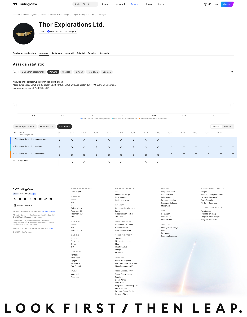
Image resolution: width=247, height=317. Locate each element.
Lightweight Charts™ (209, 197)
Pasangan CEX (77, 211)
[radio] (216, 126)
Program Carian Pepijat (125, 291)
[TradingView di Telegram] (40, 199)
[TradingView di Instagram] (30, 199)
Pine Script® (76, 266)
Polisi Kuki (119, 283)
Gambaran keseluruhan (125, 208)
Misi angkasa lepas (123, 241)
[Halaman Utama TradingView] (25, 4)
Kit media (119, 252)
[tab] (33, 72)
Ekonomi (74, 238)
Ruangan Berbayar (169, 236)
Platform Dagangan (209, 203)
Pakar (163, 230)
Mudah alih (75, 274)
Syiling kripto (76, 208)
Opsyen (74, 260)
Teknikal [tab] (81, 53)
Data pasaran (120, 197)
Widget (204, 191)
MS (209, 4)
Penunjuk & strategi (169, 227)
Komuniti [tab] (69, 53)
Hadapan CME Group (124, 224)
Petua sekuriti (121, 288)
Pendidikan (166, 217)
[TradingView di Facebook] (20, 199)
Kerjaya (118, 250)
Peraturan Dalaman (169, 203)
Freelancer (165, 233)
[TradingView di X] (14, 199)
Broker (148, 4)
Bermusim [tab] (104, 53)
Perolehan (75, 241)
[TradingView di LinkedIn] (35, 199)
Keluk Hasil (75, 258)
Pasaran (135, 4)
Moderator (165, 206)
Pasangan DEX (77, 214)
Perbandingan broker (124, 214)
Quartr (51, 228)
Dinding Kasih (167, 194)
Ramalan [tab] (92, 53)
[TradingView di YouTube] (25, 199)
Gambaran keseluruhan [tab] (24, 53)
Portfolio (74, 255)
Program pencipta (168, 200)
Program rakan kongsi (210, 217)
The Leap (119, 217)
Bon (72, 205)
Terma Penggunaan (123, 274)
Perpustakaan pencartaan (212, 194)
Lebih (161, 4)
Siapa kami (119, 238)
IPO (72, 247)
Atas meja (75, 277)
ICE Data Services (48, 211)
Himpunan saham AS (124, 230)
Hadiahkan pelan (122, 200)
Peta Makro (75, 263)
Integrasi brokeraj (208, 214)
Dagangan (165, 214)
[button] (111, 4)
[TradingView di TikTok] (45, 199)
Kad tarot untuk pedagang (126, 263)
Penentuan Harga (122, 194)
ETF (72, 202)
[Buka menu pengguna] (216, 4)
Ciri (116, 191)
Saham (74, 199)
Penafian (118, 277)
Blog (117, 244)
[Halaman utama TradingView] (23, 189)
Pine (72, 217)
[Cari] (15, 133)
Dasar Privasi (120, 280)
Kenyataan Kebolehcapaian (126, 285)
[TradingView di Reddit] (50, 199)
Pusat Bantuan (121, 247)
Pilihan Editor (166, 219)
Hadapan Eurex (121, 227)
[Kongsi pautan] (232, 72)
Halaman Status (121, 294)
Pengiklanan (206, 211)
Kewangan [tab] (44, 53)
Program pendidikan (209, 219)
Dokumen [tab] (57, 53)
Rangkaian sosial (168, 191)
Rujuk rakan (166, 197)
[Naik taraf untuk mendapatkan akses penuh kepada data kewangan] (59, 140)
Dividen (74, 244)
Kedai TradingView (123, 260)
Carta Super (76, 191)
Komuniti (120, 4)
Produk (106, 4)
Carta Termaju (207, 200)
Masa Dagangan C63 (124, 266)
